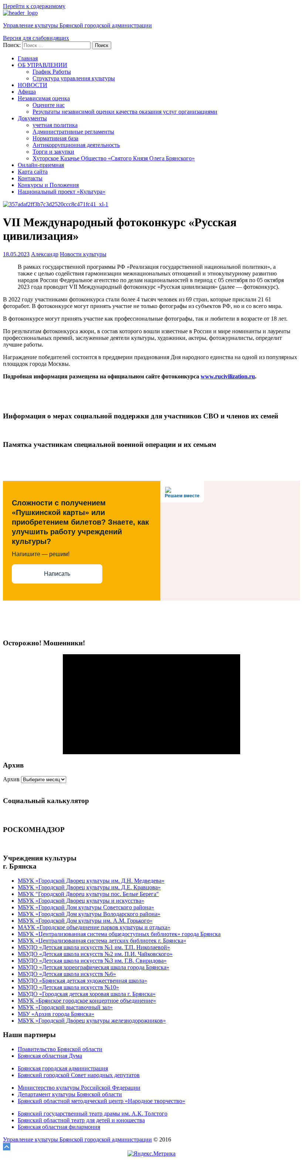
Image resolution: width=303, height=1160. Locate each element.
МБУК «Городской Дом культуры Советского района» (86, 907)
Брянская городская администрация (63, 1068)
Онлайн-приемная (41, 165)
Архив (11, 779)
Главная (28, 58)
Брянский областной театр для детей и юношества (81, 1120)
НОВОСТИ (32, 85)
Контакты (30, 178)
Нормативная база (55, 138)
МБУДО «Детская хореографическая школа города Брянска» (93, 967)
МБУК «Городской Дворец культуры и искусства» (81, 900)
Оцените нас (49, 105)
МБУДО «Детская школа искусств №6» (67, 974)
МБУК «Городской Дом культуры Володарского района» (89, 914)
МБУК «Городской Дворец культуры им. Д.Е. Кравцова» (89, 887)
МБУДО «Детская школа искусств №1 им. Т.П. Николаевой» (94, 947)
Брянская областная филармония (59, 1127)
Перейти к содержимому (34, 6)
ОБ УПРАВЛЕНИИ (42, 65)
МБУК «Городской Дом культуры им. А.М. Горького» (85, 920)
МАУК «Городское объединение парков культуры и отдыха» (94, 927)
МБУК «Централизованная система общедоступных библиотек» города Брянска (119, 934)
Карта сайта (33, 171)
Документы (32, 118)
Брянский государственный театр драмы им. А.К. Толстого (92, 1113)
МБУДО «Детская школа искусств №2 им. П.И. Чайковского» (95, 954)
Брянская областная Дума (50, 1056)
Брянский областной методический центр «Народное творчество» (101, 1101)
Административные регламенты (73, 131)
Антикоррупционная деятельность (76, 145)
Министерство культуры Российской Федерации (79, 1087)
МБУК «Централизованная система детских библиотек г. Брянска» (102, 940)
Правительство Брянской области (60, 1049)
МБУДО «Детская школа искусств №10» (68, 987)
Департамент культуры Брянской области (70, 1094)
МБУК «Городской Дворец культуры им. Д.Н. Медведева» (91, 880)
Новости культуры (83, 254)
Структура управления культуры (74, 78)
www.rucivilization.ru (228, 376)
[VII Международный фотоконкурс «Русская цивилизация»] (55, 204)
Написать (57, 574)
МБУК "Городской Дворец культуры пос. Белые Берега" (88, 894)
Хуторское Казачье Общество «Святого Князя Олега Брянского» (114, 158)
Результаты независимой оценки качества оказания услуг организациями (125, 111)
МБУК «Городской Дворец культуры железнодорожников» (92, 1020)
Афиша (27, 91)
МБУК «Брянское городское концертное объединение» (87, 1000)
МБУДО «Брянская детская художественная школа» (82, 980)
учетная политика (55, 125)
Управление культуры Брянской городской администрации (77, 25)
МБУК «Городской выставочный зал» (65, 1007)
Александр (44, 254)
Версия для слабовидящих (36, 38)
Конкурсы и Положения (48, 185)
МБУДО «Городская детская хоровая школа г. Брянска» (87, 994)
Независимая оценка (44, 98)
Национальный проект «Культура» (61, 191)
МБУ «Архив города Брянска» (56, 1014)
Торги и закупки (53, 151)
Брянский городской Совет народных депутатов (79, 1075)
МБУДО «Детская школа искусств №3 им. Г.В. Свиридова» (92, 960)
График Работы (52, 71)
